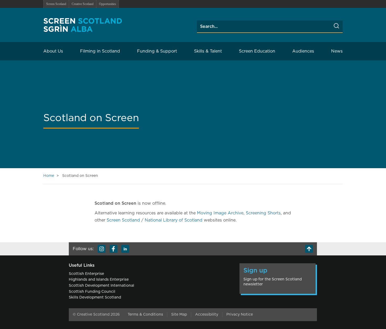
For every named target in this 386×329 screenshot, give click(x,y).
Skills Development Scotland (95, 297)
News (337, 51)
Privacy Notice (239, 314)
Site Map (179, 314)
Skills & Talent (208, 51)
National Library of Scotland (173, 220)
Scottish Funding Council (92, 292)
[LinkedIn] (125, 249)
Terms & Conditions (145, 314)
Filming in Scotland (100, 51)
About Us (53, 51)
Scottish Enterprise (86, 274)
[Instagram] (102, 249)
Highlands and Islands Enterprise (99, 279)
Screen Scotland (56, 4)
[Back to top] (309, 249)
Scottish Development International (101, 285)
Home (48, 176)
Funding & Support (157, 51)
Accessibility (206, 314)
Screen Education (257, 51)
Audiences (303, 51)
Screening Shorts (263, 213)
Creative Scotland (82, 4)
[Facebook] (113, 249)
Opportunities (107, 4)
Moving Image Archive (220, 213)
